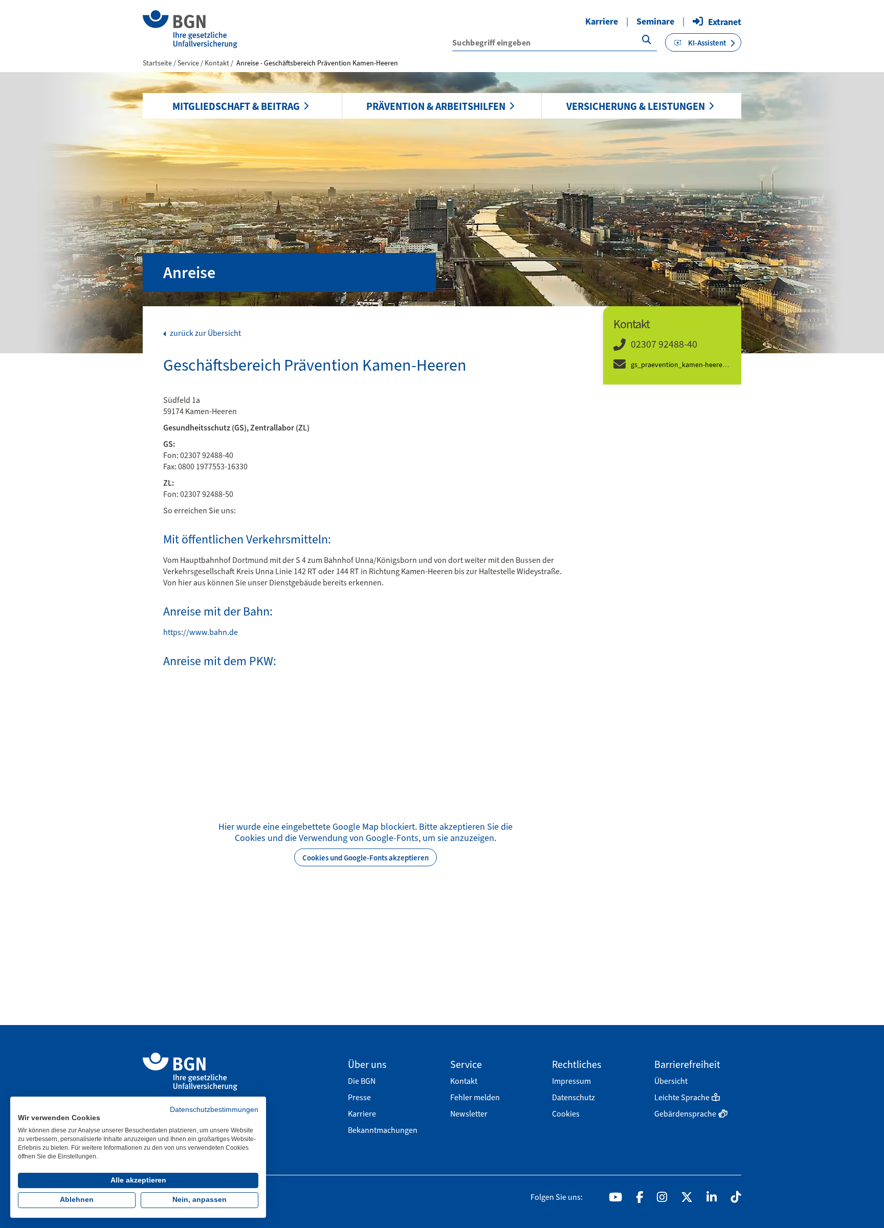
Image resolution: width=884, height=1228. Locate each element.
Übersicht (671, 1081)
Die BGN (361, 1081)
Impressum (571, 1081)
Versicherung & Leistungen (635, 106)
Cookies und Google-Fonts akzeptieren (365, 857)
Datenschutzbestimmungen (214, 1109)
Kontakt (218, 63)
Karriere (601, 21)
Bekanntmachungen (382, 1130)
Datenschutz (573, 1097)
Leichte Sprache (682, 1097)
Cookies (566, 1113)
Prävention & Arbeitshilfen (435, 106)
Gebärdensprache (685, 1113)
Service (189, 63)
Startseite (157, 63)
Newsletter (469, 1113)
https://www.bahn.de (200, 632)
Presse (359, 1097)
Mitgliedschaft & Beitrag (236, 106)
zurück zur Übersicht (204, 333)
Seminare (655, 21)
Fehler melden (475, 1097)
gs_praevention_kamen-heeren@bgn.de (692, 365)
